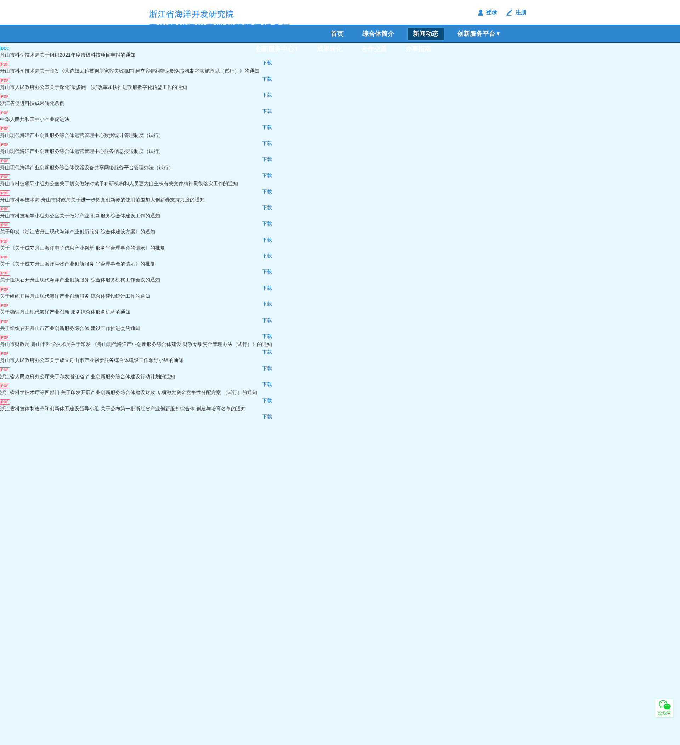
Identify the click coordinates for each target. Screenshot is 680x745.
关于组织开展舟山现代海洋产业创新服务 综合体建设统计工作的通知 (75, 296)
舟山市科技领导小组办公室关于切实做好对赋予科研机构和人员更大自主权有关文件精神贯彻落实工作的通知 (119, 183)
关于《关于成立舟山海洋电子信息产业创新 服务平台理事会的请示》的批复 (82, 248)
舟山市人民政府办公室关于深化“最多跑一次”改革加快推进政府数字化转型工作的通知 (93, 87)
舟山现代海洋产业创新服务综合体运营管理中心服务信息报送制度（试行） (82, 151)
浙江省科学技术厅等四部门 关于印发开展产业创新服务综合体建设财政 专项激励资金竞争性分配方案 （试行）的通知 (128, 392)
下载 (267, 63)
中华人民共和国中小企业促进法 (34, 119)
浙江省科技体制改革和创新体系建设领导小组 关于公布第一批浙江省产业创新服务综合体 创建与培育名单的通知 (123, 408)
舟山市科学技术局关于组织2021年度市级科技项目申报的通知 (67, 55)
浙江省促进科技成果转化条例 (32, 103)
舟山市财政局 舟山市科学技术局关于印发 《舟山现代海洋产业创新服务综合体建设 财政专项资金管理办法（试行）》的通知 (136, 344)
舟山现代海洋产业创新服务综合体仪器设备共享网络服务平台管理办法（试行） (87, 167)
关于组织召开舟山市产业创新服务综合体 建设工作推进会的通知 (70, 328)
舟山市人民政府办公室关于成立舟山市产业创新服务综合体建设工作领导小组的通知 (91, 360)
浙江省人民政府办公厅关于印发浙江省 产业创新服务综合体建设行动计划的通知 (87, 376)
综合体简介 (378, 33)
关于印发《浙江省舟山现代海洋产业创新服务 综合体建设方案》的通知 (77, 231)
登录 (491, 12)
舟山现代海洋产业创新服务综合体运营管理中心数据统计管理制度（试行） (82, 135)
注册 (521, 12)
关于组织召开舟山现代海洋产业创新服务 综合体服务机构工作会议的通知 (80, 280)
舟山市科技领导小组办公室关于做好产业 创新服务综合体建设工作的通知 (80, 215)
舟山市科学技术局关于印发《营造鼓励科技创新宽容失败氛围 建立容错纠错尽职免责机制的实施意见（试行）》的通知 (129, 71)
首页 (337, 33)
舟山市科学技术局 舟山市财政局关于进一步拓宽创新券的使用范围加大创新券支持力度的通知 (102, 200)
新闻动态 (425, 33)
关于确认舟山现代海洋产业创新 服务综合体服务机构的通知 (65, 312)
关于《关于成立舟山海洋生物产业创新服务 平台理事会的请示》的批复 (77, 264)
